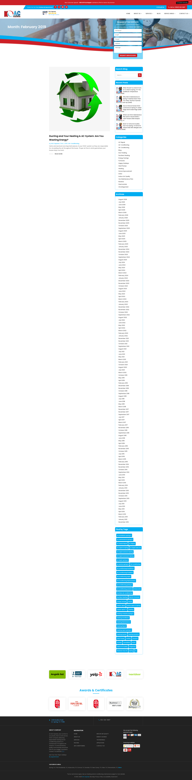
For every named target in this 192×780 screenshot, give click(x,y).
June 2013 (121, 506)
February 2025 (123, 244)
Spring (131, 651)
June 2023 (121, 291)
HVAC (120, 174)
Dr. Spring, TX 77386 (58, 722)
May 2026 (121, 207)
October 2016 (122, 430)
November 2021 (123, 341)
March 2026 (122, 212)
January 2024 (123, 278)
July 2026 (121, 202)
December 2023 (123, 281)
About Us (137, 13)
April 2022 (121, 328)
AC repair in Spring (122, 548)
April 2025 (121, 239)
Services (149, 13)
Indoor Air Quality (124, 176)
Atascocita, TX (72, 767)
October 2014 (122, 469)
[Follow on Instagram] (66, 7)
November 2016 (123, 428)
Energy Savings (123, 158)
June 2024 (121, 265)
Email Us (161, 7)
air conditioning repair (123, 576)
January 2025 (123, 247)
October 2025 (123, 226)
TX (135, 651)
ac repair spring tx (122, 560)
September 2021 (123, 346)
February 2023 (123, 302)
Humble (119, 642)
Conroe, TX (80, 767)
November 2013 (123, 493)
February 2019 (123, 383)
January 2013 (122, 519)
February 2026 (123, 215)
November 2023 (123, 283)
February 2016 (123, 446)
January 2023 (123, 304)
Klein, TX (104, 767)
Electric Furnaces (134, 597)
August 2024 (122, 260)
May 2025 (121, 236)
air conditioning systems (124, 589)
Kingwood (132, 647)
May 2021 (121, 357)
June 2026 (121, 205)
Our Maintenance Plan (125, 179)
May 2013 (121, 509)
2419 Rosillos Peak (57, 720)
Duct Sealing (122, 153)
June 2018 (121, 401)
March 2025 (122, 241)
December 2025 (123, 220)
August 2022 (122, 317)
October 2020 (123, 365)
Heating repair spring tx (124, 630)
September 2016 (123, 433)
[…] (63, 751)
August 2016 (122, 435)
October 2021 (122, 344)
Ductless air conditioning (124, 593)
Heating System (122, 634)
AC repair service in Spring (125, 552)
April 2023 (121, 296)
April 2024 (121, 270)
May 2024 (121, 268)
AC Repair (121, 142)
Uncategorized (123, 187)
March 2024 (122, 273)
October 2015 (122, 451)
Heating (121, 168)
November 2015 (123, 449)
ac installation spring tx (124, 535)
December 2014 (123, 464)
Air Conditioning (73, 143)
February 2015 (123, 462)
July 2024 (121, 262)
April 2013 (121, 511)
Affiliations (100, 743)
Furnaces (121, 161)
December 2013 (123, 490)
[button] (51, 13)
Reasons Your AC (122, 651)
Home (128, 13)
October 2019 (122, 375)
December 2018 (123, 386)
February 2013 (123, 517)
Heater (130, 601)
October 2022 (123, 312)
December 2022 (123, 307)
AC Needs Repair (122, 543)
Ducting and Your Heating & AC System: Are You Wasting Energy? (76, 137)
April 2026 (121, 210)
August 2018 (122, 396)
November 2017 (123, 412)
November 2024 (123, 252)
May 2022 (121, 325)
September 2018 (123, 393)
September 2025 (124, 228)
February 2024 (123, 275)
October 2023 (123, 286)
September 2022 (124, 315)
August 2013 (122, 501)
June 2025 (121, 233)
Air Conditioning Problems (125, 572)
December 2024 (123, 249)
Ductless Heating (124, 155)
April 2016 (121, 443)
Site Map (92, 777)
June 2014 (121, 475)
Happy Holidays (123, 163)
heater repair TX (122, 609)
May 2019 (121, 378)
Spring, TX (52, 767)
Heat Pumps (122, 166)
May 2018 (121, 404)
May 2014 (121, 477)
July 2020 (121, 370)
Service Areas (169, 13)
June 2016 (121, 438)
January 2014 (122, 488)
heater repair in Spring (133, 605)
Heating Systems (133, 634)
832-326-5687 (105, 720)
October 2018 (122, 391)
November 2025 (123, 223)
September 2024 (124, 257)
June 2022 (121, 323)
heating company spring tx (125, 614)
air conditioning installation (125, 568)
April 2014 (121, 480)
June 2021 (121, 354)
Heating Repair (121, 626)
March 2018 (122, 407)
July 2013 (121, 504)
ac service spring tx (123, 564)
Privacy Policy (99, 777)
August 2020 (122, 367)
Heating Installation (123, 618)
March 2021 (122, 359)
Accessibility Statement (111, 777)
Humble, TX (88, 767)
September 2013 (123, 498)
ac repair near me (135, 548)
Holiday (128, 638)
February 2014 (123, 485)
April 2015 (121, 456)
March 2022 (122, 330)
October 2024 (123, 254)
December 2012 (123, 522)
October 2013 (122, 496)
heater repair (121, 605)
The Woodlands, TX (61, 767)
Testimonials (101, 740)
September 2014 (123, 472)
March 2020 (122, 372)
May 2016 (121, 441)
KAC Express (55, 143)
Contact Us (183, 13)
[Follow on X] (59, 7)
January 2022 (123, 336)
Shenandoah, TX (112, 767)
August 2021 (122, 349)
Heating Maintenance (123, 622)
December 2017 (123, 409)
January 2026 (123, 218)
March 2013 (122, 514)
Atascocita (137, 589)
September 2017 (123, 414)
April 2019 (121, 380)
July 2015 (121, 454)
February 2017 (123, 425)
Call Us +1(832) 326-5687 (177, 7)
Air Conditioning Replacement (126, 581)
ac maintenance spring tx (125, 539)
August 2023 (122, 289)
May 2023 (121, 294)
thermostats (122, 184)
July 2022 (121, 320)
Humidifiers (126, 642)
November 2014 (123, 467)
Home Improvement (125, 171)
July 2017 (121, 417)
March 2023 (122, 299)
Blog (158, 13)
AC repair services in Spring (125, 556)
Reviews (121, 182)
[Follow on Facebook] (55, 7)
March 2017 (122, 422)
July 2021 (121, 351)
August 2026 (122, 199)
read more (58, 154)
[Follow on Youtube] (62, 7)
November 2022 (123, 309)
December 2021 (123, 338)
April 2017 (121, 420)
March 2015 (122, 459)
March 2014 (122, 483)
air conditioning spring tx (124, 585)
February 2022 (123, 333)
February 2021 (123, 362)
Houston (135, 638)
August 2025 (122, 231)
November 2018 (123, 388)
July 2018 (121, 399)
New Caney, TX (96, 767)
